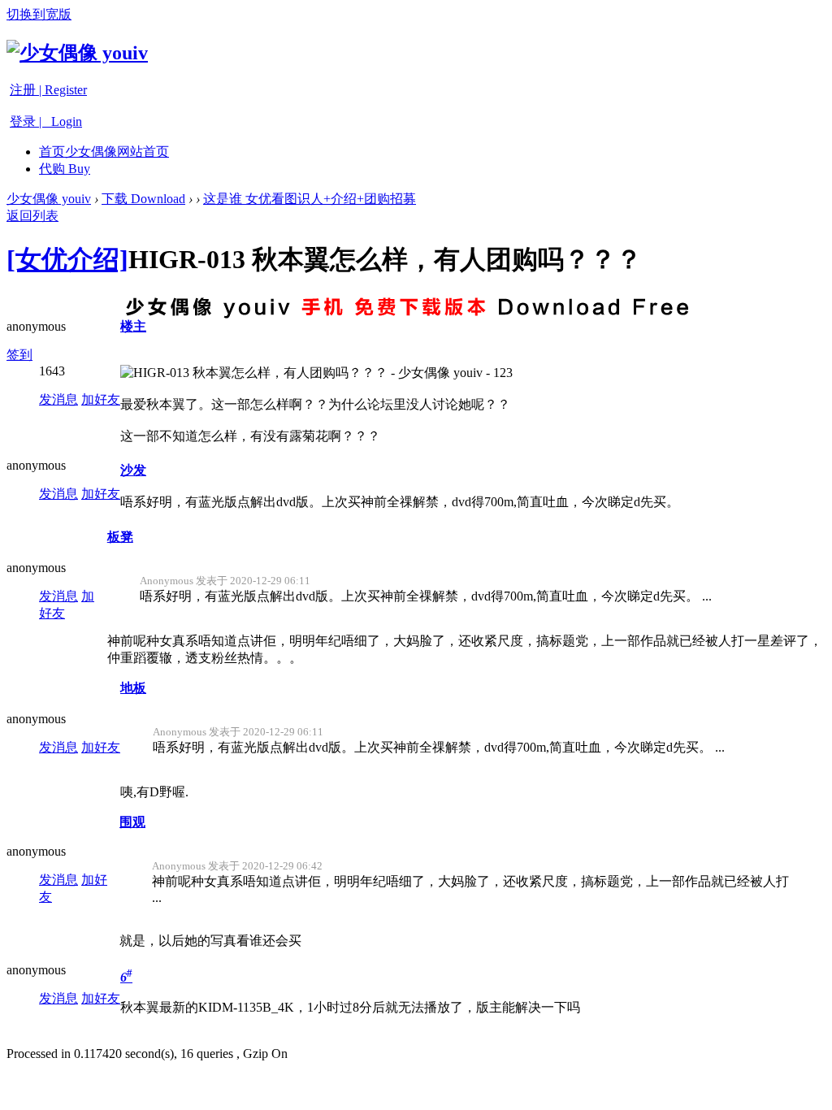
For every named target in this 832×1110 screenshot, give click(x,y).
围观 (132, 822)
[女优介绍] (67, 259)
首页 (104, 151)
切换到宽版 (39, 14)
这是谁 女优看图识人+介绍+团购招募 (309, 199)
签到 (19, 355)
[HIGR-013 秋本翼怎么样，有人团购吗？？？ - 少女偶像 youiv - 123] (316, 373)
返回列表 (32, 216)
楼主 (133, 326)
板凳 (120, 537)
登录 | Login (46, 121)
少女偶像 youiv (48, 199)
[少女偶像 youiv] (77, 52)
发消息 (58, 399)
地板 (133, 688)
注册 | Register (48, 90)
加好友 (100, 399)
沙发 (133, 470)
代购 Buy (64, 169)
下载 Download (143, 199)
